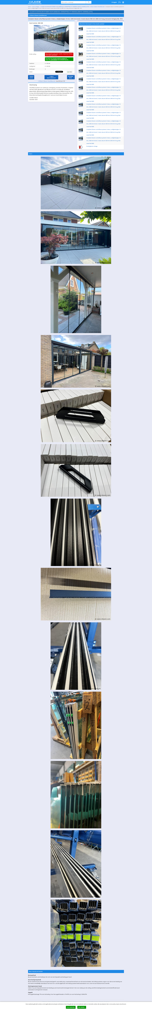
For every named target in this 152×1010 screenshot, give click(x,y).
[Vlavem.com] (34, 2)
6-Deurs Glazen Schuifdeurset (97, 6)
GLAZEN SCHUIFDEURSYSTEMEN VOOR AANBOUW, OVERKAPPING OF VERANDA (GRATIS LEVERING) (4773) (64, 6)
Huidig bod (32, 66)
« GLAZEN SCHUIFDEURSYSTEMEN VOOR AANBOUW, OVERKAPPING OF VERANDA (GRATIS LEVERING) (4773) (61, 12)
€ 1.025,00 (47, 63)
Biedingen (32, 69)
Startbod (31, 63)
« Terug (51, 77)
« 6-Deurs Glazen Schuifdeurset (38, 15)
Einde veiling (32, 54)
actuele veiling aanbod (59, 58)
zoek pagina (53, 59)
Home (29, 6)
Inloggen (114, 2)
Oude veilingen (35, 6)
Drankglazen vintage (91, 146)
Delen (31, 72)
